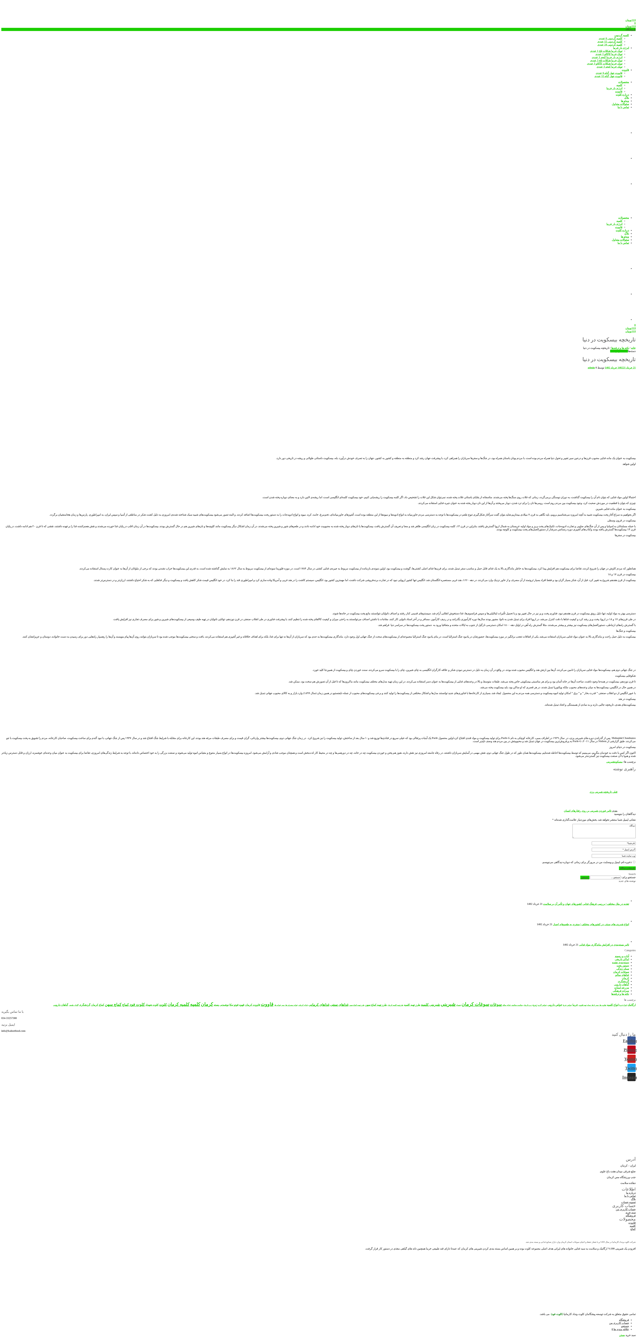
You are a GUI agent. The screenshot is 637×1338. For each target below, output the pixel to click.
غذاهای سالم (622, 975)
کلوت (163, 1004)
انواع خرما (623, 1005)
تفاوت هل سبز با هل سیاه (596, 1005)
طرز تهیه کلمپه (412, 1004)
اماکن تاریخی (622, 959)
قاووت (267, 1004)
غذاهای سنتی (339, 1004)
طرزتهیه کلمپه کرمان (395, 1005)
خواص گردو (542, 1005)
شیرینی (610, 761)
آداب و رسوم (622, 956)
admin (591, 367)
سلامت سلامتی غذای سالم (512, 1005)
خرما (575, 1004)
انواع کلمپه (613, 1004)
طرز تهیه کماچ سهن (376, 1004)
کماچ (125, 1004)
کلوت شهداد (152, 1004)
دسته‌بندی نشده (620, 962)
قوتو (236, 1004)
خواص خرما (567, 1005)
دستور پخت (623, 965)
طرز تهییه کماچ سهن (356, 1005)
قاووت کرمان (252, 1004)
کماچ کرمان (97, 1004)
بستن (622, 1335)
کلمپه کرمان (178, 1004)
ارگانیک (632, 1004)
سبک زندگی (622, 968)
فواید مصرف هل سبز (289, 1005)
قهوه (241, 1004)
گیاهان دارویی (621, 984)
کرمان (625, 978)
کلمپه (195, 1004)
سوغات (496, 1004)
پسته (216, 1004)
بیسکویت (618, 761)
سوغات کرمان (621, 971)
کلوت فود (137, 1004)
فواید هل (277, 1005)
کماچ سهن (113, 1004)
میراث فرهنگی (621, 990)
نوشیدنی (224, 1004)
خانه (633, 348)
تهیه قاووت (583, 1005)
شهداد (458, 1005)
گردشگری (623, 981)
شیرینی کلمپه (430, 1004)
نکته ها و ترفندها (620, 348)
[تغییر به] (604, 132)
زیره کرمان (527, 1005)
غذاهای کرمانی (319, 1004)
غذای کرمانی (303, 1005)
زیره (534, 1004)
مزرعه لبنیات (621, 987)
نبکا (231, 1004)
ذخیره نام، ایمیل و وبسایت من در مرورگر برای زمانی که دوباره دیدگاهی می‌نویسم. (587, 862)
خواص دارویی (554, 1004)
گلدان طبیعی (73, 1005)
